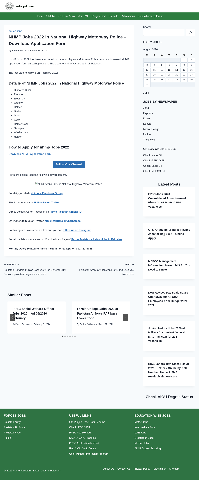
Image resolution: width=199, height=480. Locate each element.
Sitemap (174, 468)
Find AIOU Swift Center (82, 448)
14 (176, 70)
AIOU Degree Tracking (147, 448)
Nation (147, 134)
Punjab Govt (99, 16)
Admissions (128, 16)
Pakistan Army (12, 422)
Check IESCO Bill (79, 427)
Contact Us (123, 468)
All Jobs (50, 16)
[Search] (190, 32)
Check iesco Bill (152, 155)
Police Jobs (15, 31)
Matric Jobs (141, 422)
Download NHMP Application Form (30, 154)
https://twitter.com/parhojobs (62, 220)
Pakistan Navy (12, 432)
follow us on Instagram (77, 230)
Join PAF (83, 16)
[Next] (125, 317)
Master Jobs (141, 443)
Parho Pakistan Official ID (65, 211)
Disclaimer (159, 468)
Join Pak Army (66, 16)
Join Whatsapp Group (150, 16)
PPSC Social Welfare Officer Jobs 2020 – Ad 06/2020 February (33, 313)
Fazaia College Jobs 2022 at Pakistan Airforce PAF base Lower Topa (97, 313)
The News (149, 139)
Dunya (147, 123)
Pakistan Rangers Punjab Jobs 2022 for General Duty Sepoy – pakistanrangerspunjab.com (35, 269)
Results (113, 16)
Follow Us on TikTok (46, 202)
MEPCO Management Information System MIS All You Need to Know (169, 265)
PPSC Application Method (84, 443)
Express (148, 113)
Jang (146, 107)
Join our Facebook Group (46, 193)
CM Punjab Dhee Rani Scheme (87, 422)
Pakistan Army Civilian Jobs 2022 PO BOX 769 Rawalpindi (106, 269)
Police (7, 437)
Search (147, 27)
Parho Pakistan (19, 50)
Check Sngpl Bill (152, 165)
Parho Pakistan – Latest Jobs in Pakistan (96, 239)
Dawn (146, 118)
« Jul (146, 93)
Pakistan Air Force (14, 427)
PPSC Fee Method (80, 432)
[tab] (62, 336)
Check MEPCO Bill (154, 171)
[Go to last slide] (12, 317)
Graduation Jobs (144, 437)
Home (39, 16)
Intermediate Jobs (144, 427)
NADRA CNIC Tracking (82, 437)
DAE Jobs (140, 432)
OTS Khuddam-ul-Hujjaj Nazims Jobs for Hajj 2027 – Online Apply (169, 234)
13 (169, 70)
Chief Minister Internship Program (88, 453)
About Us (108, 468)
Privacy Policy (142, 468)
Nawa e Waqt (151, 129)
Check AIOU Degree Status (169, 397)
